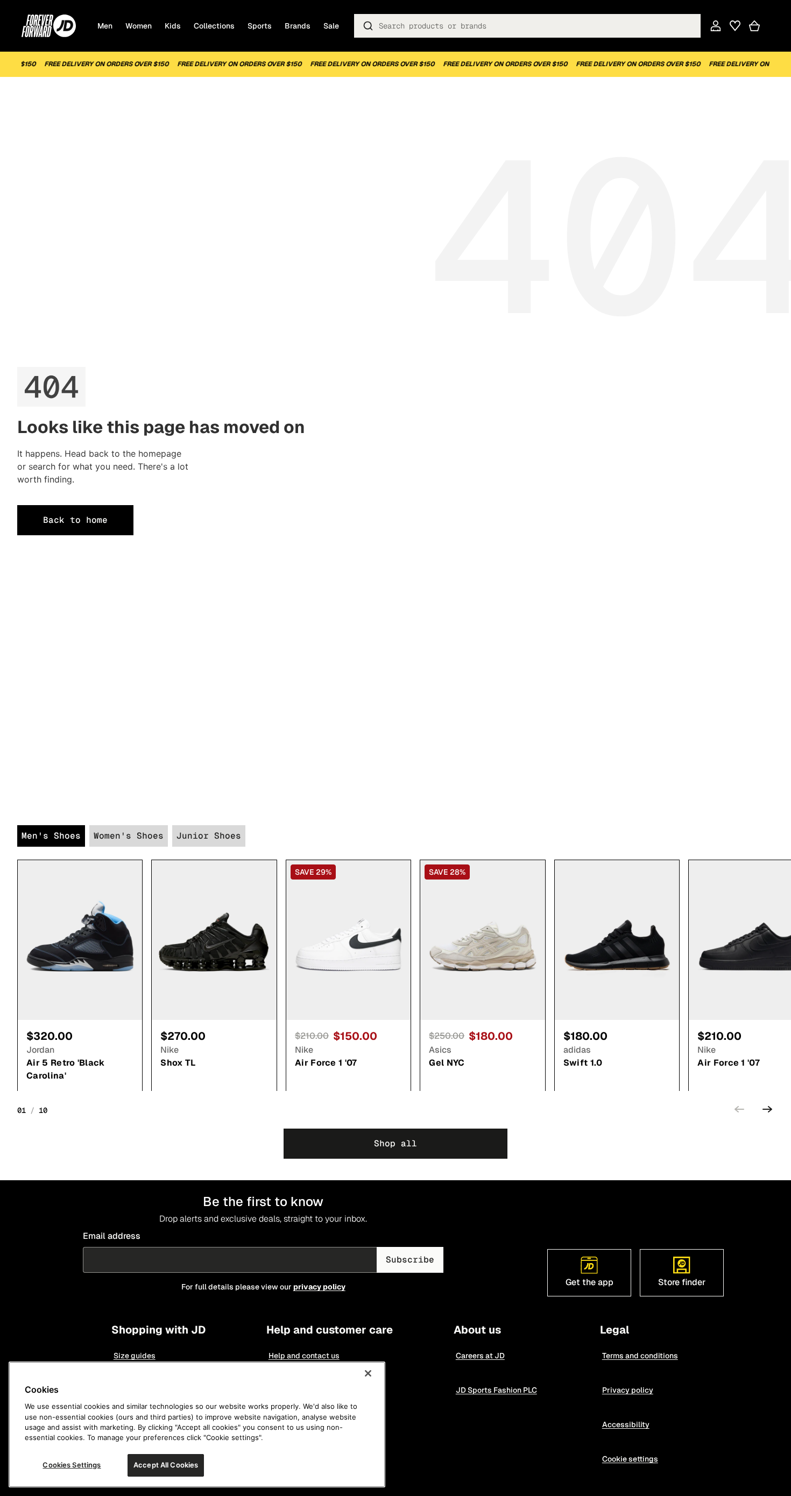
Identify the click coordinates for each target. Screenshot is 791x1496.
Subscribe (410, 1259)
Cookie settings (630, 1459)
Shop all (395, 1143)
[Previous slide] (739, 1111)
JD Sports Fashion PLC (496, 1390)
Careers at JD (480, 1355)
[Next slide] (767, 1111)
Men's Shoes (51, 835)
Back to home (75, 520)
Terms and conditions (640, 1355)
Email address (111, 1236)
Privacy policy (627, 1390)
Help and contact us (304, 1355)
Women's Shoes (129, 835)
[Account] (715, 26)
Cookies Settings (72, 1464)
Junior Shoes (208, 835)
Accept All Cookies (165, 1464)
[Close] (368, 1373)
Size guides (135, 1355)
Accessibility (625, 1424)
